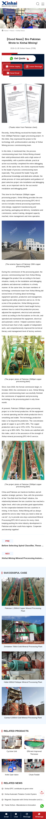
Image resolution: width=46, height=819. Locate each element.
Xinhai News (20, 31)
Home (6, 31)
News (12, 31)
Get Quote (19, 58)
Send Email (14, 73)
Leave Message (35, 66)
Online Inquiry (14, 66)
